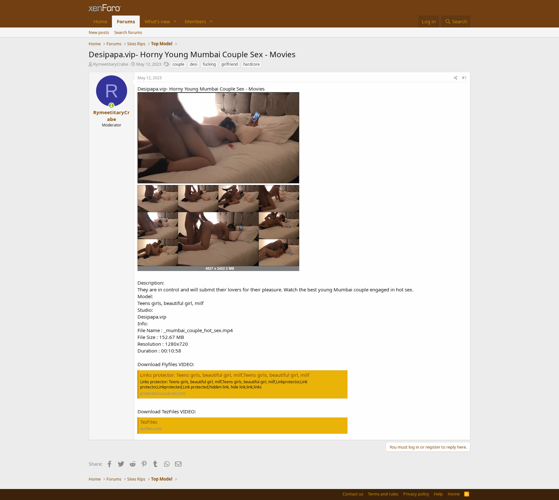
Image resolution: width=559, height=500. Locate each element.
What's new (157, 21)
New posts (99, 32)
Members (195, 21)
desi (193, 64)
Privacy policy (416, 494)
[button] (175, 21)
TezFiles (148, 421)
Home (100, 21)
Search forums (128, 32)
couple (178, 64)
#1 (464, 78)
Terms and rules (383, 494)
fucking (209, 64)
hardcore (251, 64)
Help (438, 494)
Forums (126, 21)
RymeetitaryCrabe (110, 64)
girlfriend (229, 64)
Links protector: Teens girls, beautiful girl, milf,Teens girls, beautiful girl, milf (224, 375)
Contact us (353, 494)
